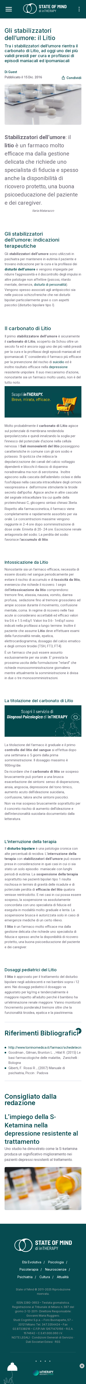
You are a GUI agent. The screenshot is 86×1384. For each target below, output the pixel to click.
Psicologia (56, 1262)
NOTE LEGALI (21, 1337)
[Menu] (9, 9)
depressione (58, 367)
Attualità (63, 1277)
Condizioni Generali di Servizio (52, 1337)
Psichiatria (25, 1277)
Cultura (44, 1277)
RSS (57, 1341)
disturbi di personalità (49, 285)
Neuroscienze (56, 1269)
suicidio (58, 362)
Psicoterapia (28, 1269)
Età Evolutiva (31, 1262)
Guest (12, 72)
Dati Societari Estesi (39, 1341)
